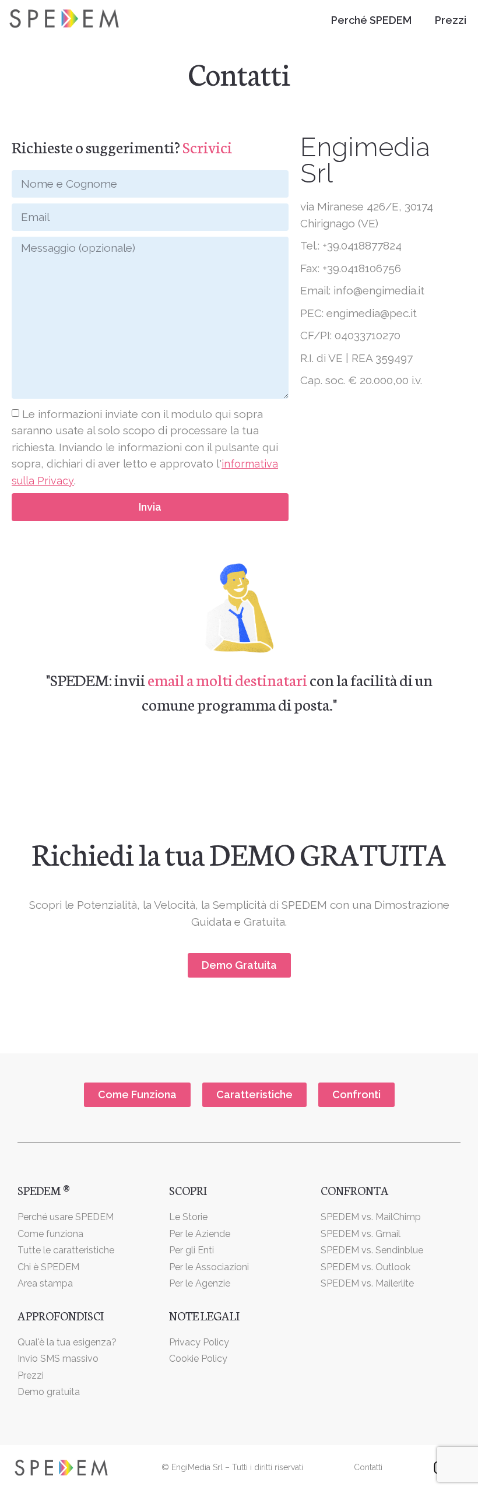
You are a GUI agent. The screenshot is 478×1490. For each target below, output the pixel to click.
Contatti (368, 1467)
